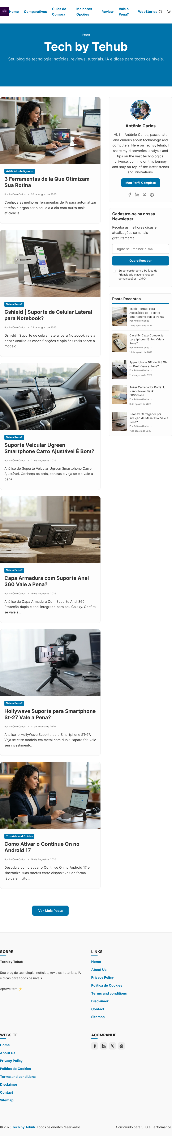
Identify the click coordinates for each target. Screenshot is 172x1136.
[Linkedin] (137, 194)
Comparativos (35, 11)
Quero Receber (140, 260)
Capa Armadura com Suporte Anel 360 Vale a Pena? (46, 581)
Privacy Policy (102, 977)
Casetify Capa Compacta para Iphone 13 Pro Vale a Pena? (146, 339)
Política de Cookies (106, 985)
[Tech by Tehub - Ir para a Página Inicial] (4, 11)
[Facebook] (130, 194)
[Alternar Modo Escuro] (169, 12)
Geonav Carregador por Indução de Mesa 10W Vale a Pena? (148, 418)
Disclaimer (100, 1001)
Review (108, 11)
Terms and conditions (109, 993)
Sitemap (98, 1017)
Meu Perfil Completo (140, 182)
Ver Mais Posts (50, 911)
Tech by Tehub (23, 1127)
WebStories (147, 11)
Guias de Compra (59, 11)
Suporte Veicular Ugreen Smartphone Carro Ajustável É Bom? (49, 448)
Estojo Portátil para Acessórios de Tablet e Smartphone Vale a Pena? (146, 312)
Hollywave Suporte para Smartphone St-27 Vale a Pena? (50, 714)
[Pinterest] (152, 194)
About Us (99, 969)
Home (14, 11)
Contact (97, 1009)
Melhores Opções (84, 11)
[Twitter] (144, 194)
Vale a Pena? (124, 11)
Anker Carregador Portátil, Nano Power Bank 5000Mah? (147, 391)
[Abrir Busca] (160, 12)
